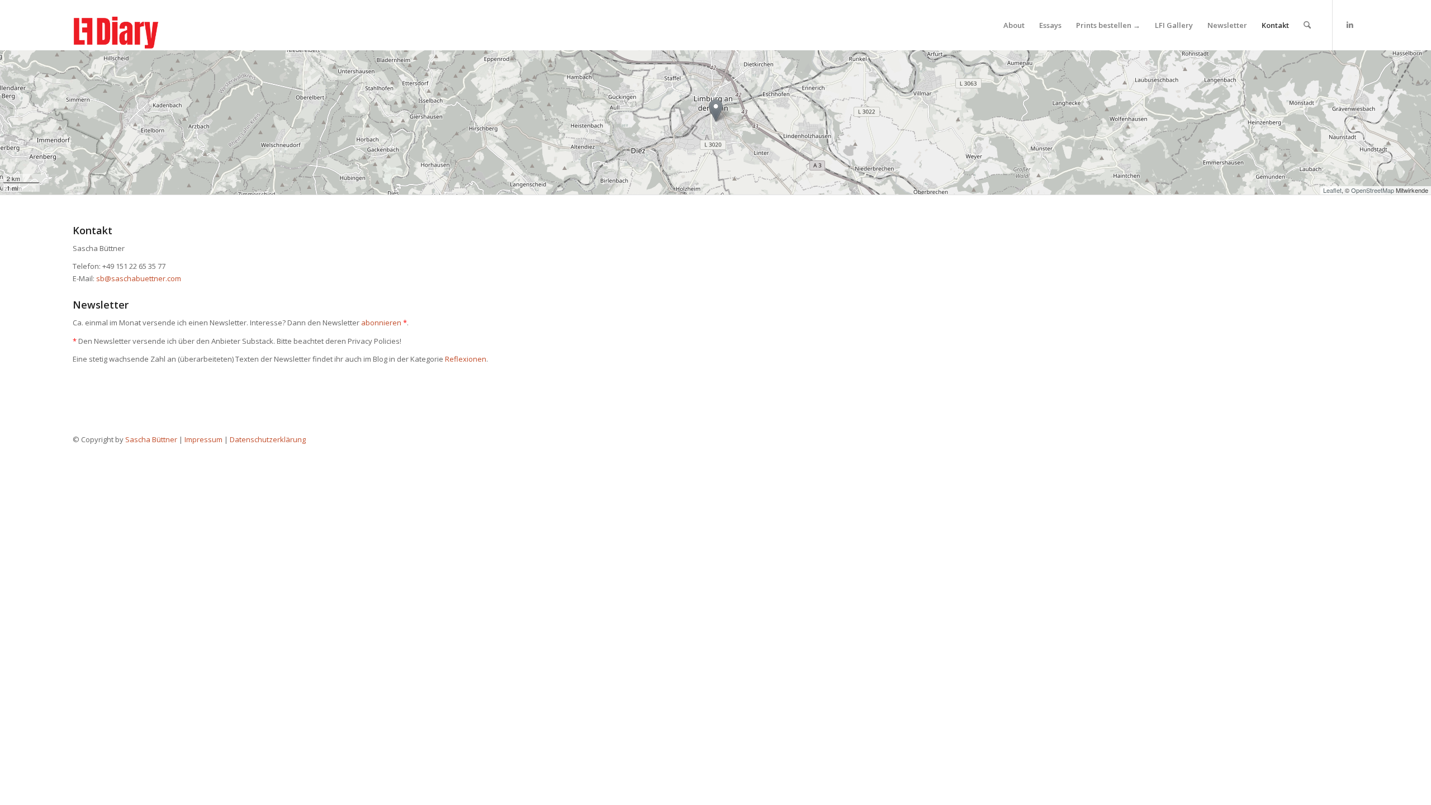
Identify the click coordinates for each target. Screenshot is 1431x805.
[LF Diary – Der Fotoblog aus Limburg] (127, 25)
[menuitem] (1014, 25)
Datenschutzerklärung (268, 439)
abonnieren (381, 323)
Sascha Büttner (151, 439)
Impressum (203, 439)
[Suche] (1307, 25)
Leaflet (1332, 190)
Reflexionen (465, 359)
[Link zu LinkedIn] (1350, 24)
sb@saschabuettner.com (138, 278)
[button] (716, 110)
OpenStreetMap (1372, 190)
